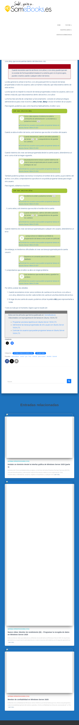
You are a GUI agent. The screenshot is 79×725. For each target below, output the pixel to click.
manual (34, 356)
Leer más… (57, 474)
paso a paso (42, 356)
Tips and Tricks (40, 353)
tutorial (55, 356)
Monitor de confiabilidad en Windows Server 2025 (28, 699)
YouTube (68, 25)
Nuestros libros (65, 30)
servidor (49, 356)
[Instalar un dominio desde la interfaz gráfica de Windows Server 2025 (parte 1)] (39, 436)
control (22, 356)
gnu (26, 356)
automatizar (15, 356)
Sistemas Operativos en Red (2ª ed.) (23, 353)
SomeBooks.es (50, 315)
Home (59, 25)
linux (30, 356)
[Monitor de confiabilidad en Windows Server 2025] (39, 671)
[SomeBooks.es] (22, 30)
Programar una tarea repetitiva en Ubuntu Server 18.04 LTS (34, 322)
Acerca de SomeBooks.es (64, 34)
